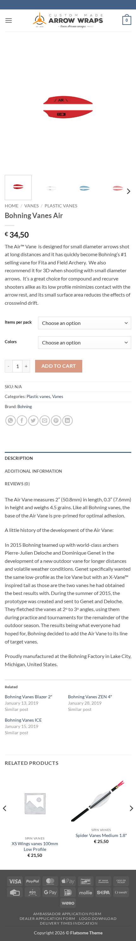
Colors (11, 342)
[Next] (121, 107)
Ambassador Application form (67, 913)
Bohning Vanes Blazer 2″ (28, 696)
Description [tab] (19, 458)
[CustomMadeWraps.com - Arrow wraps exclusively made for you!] (68, 20)
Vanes (31, 205)
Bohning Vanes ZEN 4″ (90, 696)
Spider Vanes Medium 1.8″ (101, 835)
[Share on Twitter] (33, 420)
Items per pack (18, 322)
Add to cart (58, 366)
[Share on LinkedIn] (67, 420)
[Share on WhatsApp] (10, 420)
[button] (8, 20)
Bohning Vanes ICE (23, 720)
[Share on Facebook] (22, 420)
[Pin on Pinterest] (56, 420)
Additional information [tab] (33, 471)
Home (11, 205)
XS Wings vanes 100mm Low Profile (35, 846)
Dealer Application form (47, 918)
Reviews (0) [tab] (17, 483)
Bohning (24, 406)
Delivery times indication (68, 923)
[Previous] (15, 107)
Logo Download (97, 918)
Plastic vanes (61, 205)
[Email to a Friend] (45, 420)
